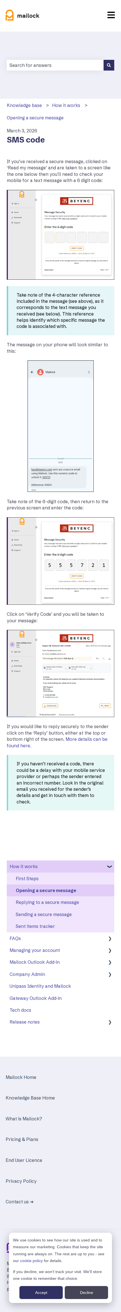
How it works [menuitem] (24, 866)
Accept (41, 1292)
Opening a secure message (35, 118)
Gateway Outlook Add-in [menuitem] (36, 998)
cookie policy (31, 1260)
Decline (86, 1292)
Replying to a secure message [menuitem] (47, 902)
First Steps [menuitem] (27, 878)
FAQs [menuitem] (15, 938)
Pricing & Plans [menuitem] (22, 1139)
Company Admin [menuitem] (27, 974)
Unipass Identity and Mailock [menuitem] (40, 986)
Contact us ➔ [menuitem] (19, 1201)
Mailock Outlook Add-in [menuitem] (35, 962)
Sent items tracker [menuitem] (35, 926)
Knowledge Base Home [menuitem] (30, 1098)
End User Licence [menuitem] (24, 1160)
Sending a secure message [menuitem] (44, 914)
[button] (109, 867)
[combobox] (55, 65)
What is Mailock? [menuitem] (24, 1119)
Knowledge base (24, 105)
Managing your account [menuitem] (35, 950)
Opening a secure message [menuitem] (46, 890)
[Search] (109, 65)
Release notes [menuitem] (25, 1022)
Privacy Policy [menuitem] (21, 1181)
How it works (66, 105)
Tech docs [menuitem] (20, 1010)
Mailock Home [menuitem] (21, 1077)
